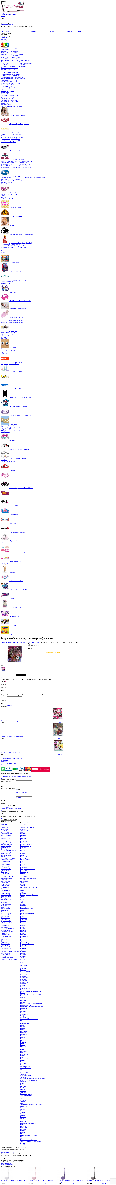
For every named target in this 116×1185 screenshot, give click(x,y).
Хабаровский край (6, 948)
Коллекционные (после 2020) (9, 95)
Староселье (23, 1086)
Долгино (22, 885)
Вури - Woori (4, 334)
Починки (23, 1032)
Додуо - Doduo (22, 246)
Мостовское (23, 996)
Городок (22, 873)
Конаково (23, 931)
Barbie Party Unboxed (17, 54)
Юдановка (23, 1133)
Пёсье (22, 1025)
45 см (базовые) (17, 427)
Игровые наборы (6, 104)
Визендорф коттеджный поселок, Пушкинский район (35, 862)
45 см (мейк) (16, 426)
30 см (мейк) (16, 429)
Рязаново (22, 1062)
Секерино (23, 1074)
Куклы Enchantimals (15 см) (8, 281)
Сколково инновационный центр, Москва (32, 1078)
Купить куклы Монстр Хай (8, 776)
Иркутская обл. (5, 856)
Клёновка (23, 924)
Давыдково (23, 876)
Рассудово (23, 1046)
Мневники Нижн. (25, 990)
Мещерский (23, 980)
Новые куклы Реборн (7, 319)
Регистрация (18, 808)
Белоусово (23, 843)
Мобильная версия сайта (8, 764)
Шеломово (23, 1126)
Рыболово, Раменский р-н (27, 1058)
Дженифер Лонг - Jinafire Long (9, 84)
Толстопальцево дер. (26, 1094)
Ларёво (22, 957)
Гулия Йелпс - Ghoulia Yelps (9, 80)
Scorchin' (3, 195)
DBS (2, 250)
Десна (22, 882)
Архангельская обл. (6, 833)
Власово (22, 864)
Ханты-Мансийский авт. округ (10, 951)
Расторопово (24, 1048)
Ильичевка (23, 911)
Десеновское (24, 881)
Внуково (22, 866)
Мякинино (23, 997)
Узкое (22, 1103)
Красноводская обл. (6, 875)
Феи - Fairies (4, 65)
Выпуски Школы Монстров (9, 758)
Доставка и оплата (33, 31)
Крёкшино (23, 945)
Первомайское (24, 1023)
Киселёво (23, 922)
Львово (22, 967)
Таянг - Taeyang (5, 335)
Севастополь (4, 927)
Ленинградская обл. (6, 884)
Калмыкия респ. (5, 861)
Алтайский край (5, 830)
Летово (22, 962)
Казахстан (4, 826)
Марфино (23, 976)
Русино (22, 1057)
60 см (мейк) (4, 430)
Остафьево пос (24, 1016)
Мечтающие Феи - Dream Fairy (9, 244)
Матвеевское (24, 977)
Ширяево (23, 1129)
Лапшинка (23, 956)
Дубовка (22, 890)
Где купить (52, 31)
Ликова (22, 964)
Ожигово (23, 1013)
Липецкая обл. (5, 885)
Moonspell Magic (5, 89)
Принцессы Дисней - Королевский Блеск (13, 180)
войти (7, 807)
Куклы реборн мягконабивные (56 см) (12, 322)
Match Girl (21, 244)
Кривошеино (24, 947)
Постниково (23, 1031)
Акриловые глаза (6, 352)
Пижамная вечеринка (17, 136)
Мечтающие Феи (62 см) (8, 246)
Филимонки (23, 1109)
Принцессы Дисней (6, 182)
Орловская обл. (5, 905)
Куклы (3, 542)
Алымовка (23, 829)
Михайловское (24, 986)
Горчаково (23, 875)
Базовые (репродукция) (7, 91)
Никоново (23, 1002)
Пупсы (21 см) (5, 544)
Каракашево (23, 918)
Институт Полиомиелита (27, 913)
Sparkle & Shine (5, 139)
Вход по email (5, 13)
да (1, 24)
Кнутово (22, 928)
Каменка (22, 915)
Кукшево (22, 953)
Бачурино (23, 839)
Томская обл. (4, 939)
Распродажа (4, 37)
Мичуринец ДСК (25, 988)
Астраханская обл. (6, 835)
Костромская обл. (6, 873)
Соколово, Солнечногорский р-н (29, 1080)
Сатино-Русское (25, 1066)
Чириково (23, 1120)
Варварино (23, 856)
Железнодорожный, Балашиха (29, 895)
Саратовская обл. (6, 921)
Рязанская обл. (5, 916)
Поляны (22, 1028)
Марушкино (23, 974)
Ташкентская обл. (6, 936)
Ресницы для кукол (6, 353)
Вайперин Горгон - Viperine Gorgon (11, 75)
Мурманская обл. (6, 895)
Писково (22, 1026)
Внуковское (23, 867)
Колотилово (23, 930)
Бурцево (22, 850)
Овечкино (23, 1011)
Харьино (22, 1112)
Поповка (22, 1029)
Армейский (23, 832)
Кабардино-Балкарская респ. (9, 858)
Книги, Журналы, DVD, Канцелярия (11, 106)
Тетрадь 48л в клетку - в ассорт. (10, 721)
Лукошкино (23, 965)
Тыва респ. (4, 942)
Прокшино (23, 1034)
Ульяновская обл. (6, 947)
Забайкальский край (6, 852)
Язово (22, 1138)
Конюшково (23, 934)
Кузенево (23, 948)
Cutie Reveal (14, 52)
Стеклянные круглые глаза (8, 349)
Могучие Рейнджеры (25, 167)
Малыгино (23, 973)
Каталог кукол (5, 31)
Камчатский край (6, 864)
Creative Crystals (5, 136)
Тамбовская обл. (5, 933)
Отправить (4, 1152)
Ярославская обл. (6, 960)
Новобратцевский (25, 1005)
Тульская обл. (4, 941)
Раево (22, 1043)
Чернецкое (23, 1118)
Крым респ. (4, 879)
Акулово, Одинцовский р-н (28, 827)
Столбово (23, 1088)
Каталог (8, 642)
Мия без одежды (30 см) (8, 461)
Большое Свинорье (25, 846)
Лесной (22, 959)
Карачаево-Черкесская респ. (9, 866)
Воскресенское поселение (27, 869)
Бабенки (22, 833)
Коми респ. (4, 872)
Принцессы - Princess (25, 62)
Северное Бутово (25, 1072)
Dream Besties (4, 52)
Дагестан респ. (5, 849)
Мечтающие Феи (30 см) (8, 247)
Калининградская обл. (7, 859)
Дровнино (23, 888)
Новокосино (23, 1008)
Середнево (23, 1077)
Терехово (23, 1092)
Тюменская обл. (5, 944)
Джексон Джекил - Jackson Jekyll (10, 83)
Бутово (22, 852)
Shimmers (3, 140)
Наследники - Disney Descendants (10, 179)
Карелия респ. (5, 867)
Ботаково (23, 847)
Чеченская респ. (5, 954)
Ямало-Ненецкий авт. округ (9, 959)
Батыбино (23, 838)
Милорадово (24, 982)
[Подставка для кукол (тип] (7, 1179)
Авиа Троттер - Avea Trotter (8, 71)
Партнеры (4, 761)
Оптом (80, 31)
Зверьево (22, 901)
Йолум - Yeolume (15, 334)
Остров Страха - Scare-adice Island (10, 101)
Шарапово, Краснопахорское (28, 1123)
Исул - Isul (4, 338)
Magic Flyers (4, 63)
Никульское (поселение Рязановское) (31, 1003)
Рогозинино (23, 1051)
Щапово (22, 1132)
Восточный (23, 870)
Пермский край (5, 908)
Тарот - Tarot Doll (23, 247)
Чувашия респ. (5, 956)
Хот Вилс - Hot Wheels (7, 162)
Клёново (22, 925)
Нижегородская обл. (6, 898)
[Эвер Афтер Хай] (1, 755)
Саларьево (23, 1063)
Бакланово (23, 835)
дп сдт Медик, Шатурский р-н (29, 887)
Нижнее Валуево (25, 1000)
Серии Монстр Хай (6, 86)
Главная (3, 642)
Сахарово (23, 1069)
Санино (22, 1065)
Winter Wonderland (6, 137)
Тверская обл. (5, 937)
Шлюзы (22, 1130)
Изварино (23, 907)
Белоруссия (4, 824)
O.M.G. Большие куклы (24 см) (10, 60)
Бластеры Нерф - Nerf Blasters (9, 161)
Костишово (23, 939)
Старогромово (24, 1084)
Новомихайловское (26, 1009)
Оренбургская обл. (6, 904)
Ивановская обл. (5, 853)
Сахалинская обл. (6, 924)
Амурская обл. (5, 832)
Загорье (22, 899)
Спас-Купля (23, 1083)
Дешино (22, 884)
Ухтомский (23, 1106)
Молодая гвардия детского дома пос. (31, 991)
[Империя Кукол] (12, 11)
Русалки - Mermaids (24, 60)
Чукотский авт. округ (7, 957)
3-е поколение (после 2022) (8, 88)
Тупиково (23, 1100)
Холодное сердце (6, 177)
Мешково (23, 979)
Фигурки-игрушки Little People (10, 364)
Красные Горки (24, 942)
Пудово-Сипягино (25, 1035)
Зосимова (23, 902)
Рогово (22, 1049)
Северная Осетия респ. (7, 928)
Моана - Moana (5, 183)
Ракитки (22, 1045)
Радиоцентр (23, 1042)
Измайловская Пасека (26, 908)
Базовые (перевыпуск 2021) (9, 194)
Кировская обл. (5, 870)
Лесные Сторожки (25, 960)
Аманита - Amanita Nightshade (9, 72)
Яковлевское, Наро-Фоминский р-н (30, 1141)
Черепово (23, 1117)
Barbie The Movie (6, 57)
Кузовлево (23, 951)
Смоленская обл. (5, 930)
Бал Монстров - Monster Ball (9, 100)
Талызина (23, 1091)
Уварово (22, 1101)
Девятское (23, 879)
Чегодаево (23, 1115)
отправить (10, 691)
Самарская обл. (5, 918)
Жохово (22, 896)
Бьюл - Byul (13, 332)
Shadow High (4, 134)
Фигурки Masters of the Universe (10, 167)
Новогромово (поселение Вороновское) (31, 1006)
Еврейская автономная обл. (9, 850)
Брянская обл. (5, 839)
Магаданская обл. (6, 887)
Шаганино (23, 1121)
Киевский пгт (24, 919)
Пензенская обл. (5, 907)
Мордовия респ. (5, 890)
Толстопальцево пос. (26, 1095)
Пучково (22, 1037)
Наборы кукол (5, 103)
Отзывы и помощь (67, 31)
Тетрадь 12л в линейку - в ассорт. (10, 752)
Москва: (3, 16)
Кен (2, 55)
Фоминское (23, 1111)
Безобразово (23, 841)
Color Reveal (14, 55)
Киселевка (23, 921)
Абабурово (23, 824)
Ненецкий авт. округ (7, 896)
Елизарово (23, 893)
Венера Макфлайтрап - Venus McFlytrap (12, 77)
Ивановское (23, 905)
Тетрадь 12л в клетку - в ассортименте (12, 736)
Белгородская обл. (6, 838)
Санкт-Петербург (6, 919)
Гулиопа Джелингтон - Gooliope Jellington (13, 78)
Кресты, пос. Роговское (27, 944)
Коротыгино (24, 936)
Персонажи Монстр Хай (8, 69)
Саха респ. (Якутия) (6, 922)
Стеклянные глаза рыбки (8, 350)
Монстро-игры (21, 758)
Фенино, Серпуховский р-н (28, 1107)
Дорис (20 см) (5, 426)
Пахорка (22, 1020)
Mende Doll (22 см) (6, 427)
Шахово (22, 1124)
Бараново (23, 836)
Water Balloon (22, 66)
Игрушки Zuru (23, 162)
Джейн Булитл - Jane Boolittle (9, 81)
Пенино (22, 1022)
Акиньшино (23, 826)
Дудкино (22, 892)
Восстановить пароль (7, 808)
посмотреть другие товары (53, 652)
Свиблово (23, 1071)
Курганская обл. (5, 881)
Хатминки (23, 1114)
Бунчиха (22, 849)
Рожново (22, 1052)
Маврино (23, 968)
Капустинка (23, 916)
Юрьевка (22, 1137)
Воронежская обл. (6, 847)
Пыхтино (23, 1039)
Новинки (3, 39)
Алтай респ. (4, 829)
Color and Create (15, 140)
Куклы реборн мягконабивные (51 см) (12, 320)
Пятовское (23, 1040)
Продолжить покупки (7, 1164)
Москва (3, 892)
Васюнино (23, 858)
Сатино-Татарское (25, 1068)
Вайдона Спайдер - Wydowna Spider (11, 74)
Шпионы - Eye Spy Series (8, 66)
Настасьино (23, 999)
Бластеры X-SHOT (24, 164)
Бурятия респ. (5, 841)
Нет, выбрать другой (8, 24)
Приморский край (6, 910)
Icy (1, 253)
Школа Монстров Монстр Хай (21, 642)
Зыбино (22, 904)
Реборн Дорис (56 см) (7, 429)
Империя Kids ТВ (6, 760)
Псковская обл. (5, 911)
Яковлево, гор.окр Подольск (28, 1140)
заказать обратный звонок (8, 14)
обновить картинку (22, 792)
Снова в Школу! (35, 642)
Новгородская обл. (6, 899)
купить (60, 722)
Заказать (9, 705)
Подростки (4, 62)
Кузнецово (23, 950)
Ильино (22, 910)
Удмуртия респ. (5, 945)
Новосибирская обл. (6, 901)
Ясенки (22, 1144)
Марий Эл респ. (5, 888)
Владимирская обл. (6, 843)
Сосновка (23, 1081)
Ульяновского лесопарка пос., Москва (31, 1104)
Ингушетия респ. (6, 855)
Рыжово (22, 1060)
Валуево (22, 855)
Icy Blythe (3, 249)
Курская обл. (4, 882)
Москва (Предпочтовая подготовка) (30, 994)
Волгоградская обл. (6, 844)
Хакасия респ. (5, 950)
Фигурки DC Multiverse (7, 165)
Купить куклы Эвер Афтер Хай (26, 776)
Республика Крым (6, 913)
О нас (21, 31)
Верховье (23, 861)
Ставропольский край (7, 931)
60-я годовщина (15, 57)
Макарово (23, 970)
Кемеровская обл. (6, 869)
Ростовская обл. (5, 915)
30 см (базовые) (17, 430)
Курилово (23, 954)
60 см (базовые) (5, 432)
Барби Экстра (14, 51)
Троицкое (23, 1098)
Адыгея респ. (4, 827)
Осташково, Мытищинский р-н (29, 1019)
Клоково (22, 927)
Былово (22, 853)
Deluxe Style (4, 54)
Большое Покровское (26, 844)
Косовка (22, 937)
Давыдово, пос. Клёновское (28, 878)
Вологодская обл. (6, 846)
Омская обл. (4, 902)
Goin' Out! (3, 197)
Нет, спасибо (11, 1152)
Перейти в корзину (6, 1163)
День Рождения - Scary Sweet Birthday (12, 97)
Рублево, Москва (25, 1054)
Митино (22, 985)
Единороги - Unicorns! (25, 63)
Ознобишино (24, 1014)
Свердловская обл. (6, 925)
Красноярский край (6, 878)
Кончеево (23, 933)
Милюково (23, 983)
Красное (22, 941)
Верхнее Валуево (25, 859)
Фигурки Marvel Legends (8, 164)
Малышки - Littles (16, 134)
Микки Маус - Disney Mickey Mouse (35, 177)
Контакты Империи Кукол (8, 763)
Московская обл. (5, 893)
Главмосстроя (24, 872)
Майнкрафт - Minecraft (25, 161)
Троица (22, 1097)
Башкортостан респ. (6, 836)
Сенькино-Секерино (26, 1075)
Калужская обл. (5, 862)
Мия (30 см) (4, 460)
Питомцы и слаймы (17, 137)
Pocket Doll (21, 249)
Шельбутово (23, 1127)
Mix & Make (22, 65)
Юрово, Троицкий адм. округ (28, 1135)
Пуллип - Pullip (5, 332)
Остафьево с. (24, 1017)
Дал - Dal (3, 337)
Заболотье (23, 898)
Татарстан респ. (5, 934)
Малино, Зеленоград (26, 971)
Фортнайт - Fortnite (24, 165)
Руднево (22, 1055)
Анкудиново (24, 830)
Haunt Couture (5, 92)
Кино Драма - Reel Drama (8, 98)
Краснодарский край (7, 876)
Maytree (3, 252)
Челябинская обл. (6, 953)
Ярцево (22, 1143)
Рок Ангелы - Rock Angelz (8, 198)
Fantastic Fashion (15, 139)
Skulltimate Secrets (6, 94)
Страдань (23, 1089)
